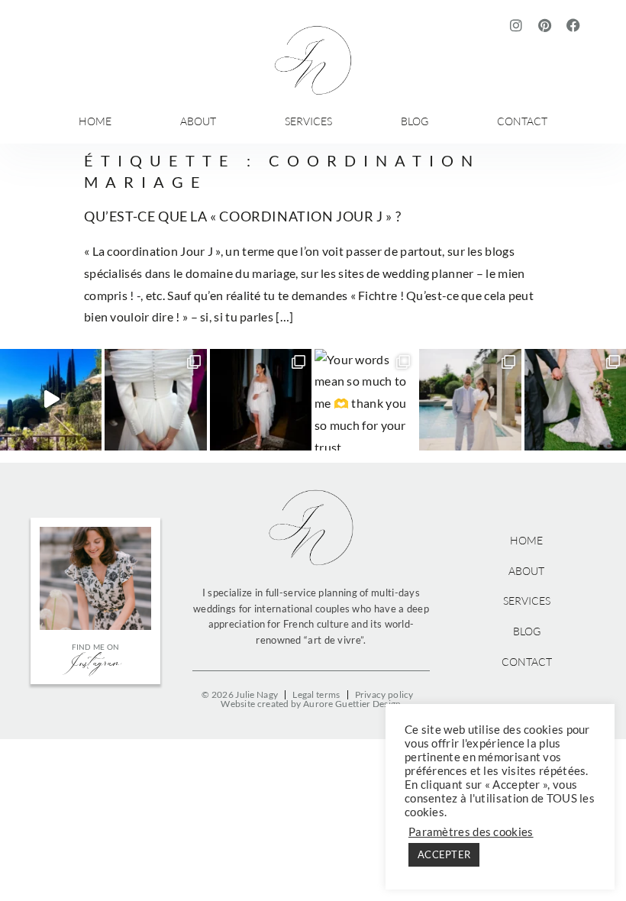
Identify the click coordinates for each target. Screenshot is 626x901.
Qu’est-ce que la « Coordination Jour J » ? (242, 216)
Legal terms (316, 694)
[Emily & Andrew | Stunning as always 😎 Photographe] (470, 399)
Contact (522, 121)
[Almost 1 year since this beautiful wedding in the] (575, 399)
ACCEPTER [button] (444, 854)
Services (308, 121)
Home (95, 121)
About (198, 121)
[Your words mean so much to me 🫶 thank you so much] (365, 399)
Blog (414, 121)
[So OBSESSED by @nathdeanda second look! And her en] (260, 399)
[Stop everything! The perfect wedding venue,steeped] (51, 399)
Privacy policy (384, 694)
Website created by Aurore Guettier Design (311, 703)
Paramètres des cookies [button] (471, 831)
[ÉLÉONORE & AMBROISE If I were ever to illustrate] (155, 399)
